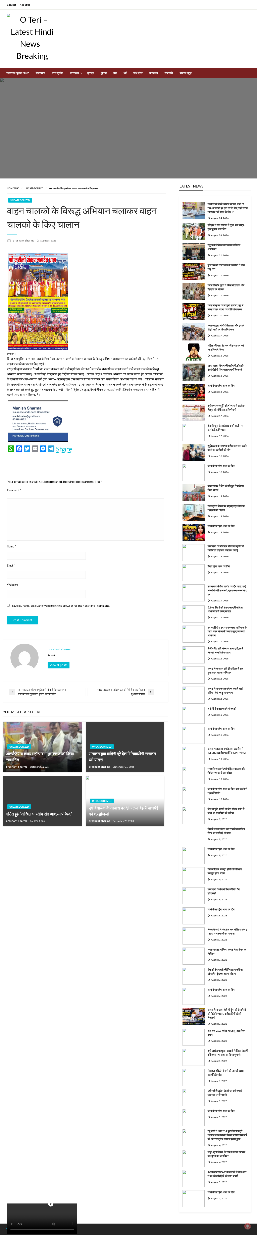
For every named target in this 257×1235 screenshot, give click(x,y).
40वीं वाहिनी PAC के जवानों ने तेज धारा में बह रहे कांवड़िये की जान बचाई (227, 1174)
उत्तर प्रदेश (57, 73)
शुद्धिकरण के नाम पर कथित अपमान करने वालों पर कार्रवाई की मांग (227, 447)
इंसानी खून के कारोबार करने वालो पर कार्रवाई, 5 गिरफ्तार (225, 427)
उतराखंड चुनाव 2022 (17, 73)
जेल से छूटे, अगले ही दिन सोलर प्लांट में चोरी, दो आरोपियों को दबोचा (226, 811)
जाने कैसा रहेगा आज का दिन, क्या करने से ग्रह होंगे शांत (227, 791)
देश (115, 73)
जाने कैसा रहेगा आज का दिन (221, 385)
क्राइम (90, 73)
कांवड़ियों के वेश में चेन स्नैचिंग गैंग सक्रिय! (224, 891)
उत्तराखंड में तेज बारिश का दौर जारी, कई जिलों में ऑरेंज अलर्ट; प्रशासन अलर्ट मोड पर (227, 590)
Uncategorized (34, 188)
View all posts (58, 665)
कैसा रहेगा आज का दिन (219, 566)
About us (25, 4)
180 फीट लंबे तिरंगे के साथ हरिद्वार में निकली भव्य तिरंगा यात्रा (225, 650)
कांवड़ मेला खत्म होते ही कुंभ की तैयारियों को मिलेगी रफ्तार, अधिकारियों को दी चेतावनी (227, 1013)
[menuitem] (17, 73)
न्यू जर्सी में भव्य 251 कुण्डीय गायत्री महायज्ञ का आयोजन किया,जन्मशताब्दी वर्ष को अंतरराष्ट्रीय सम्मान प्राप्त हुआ (227, 1134)
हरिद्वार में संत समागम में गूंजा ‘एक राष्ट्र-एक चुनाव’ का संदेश (226, 227)
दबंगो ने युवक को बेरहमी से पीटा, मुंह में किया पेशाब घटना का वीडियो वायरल (225, 307)
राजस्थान (40, 73)
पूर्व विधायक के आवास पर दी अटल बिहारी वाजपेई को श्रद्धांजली (123, 810)
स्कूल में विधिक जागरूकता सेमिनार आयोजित (224, 247)
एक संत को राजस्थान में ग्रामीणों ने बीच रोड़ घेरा (226, 267)
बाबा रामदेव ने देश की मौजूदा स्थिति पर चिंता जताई (226, 488)
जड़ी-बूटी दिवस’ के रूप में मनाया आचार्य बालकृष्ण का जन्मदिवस (226, 1154)
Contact (11, 4)
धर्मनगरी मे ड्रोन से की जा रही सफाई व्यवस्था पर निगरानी (225, 1092)
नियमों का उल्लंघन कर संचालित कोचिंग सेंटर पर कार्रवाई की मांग (226, 831)
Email (11, 565)
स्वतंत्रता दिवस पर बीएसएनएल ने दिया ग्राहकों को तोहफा (226, 508)
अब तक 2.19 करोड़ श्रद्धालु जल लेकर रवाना (226, 1032)
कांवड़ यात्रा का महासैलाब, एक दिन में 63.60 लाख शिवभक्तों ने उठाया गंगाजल (227, 750)
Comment (14, 490)
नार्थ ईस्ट (138, 73)
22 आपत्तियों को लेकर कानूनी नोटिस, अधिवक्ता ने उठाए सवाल (225, 609)
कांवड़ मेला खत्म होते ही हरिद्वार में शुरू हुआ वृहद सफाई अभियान (225, 670)
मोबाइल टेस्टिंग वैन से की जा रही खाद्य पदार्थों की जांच (226, 1072)
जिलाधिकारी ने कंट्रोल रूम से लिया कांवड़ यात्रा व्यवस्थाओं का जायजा (227, 931)
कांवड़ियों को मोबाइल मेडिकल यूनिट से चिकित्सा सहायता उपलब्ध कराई (226, 548)
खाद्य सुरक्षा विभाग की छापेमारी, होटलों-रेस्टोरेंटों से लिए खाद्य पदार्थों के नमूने (226, 367)
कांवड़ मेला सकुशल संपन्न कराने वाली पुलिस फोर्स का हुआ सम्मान (225, 690)
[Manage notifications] (247, 1226)
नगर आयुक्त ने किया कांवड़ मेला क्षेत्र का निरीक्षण (227, 951)
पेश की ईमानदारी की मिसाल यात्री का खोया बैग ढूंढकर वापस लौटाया (225, 971)
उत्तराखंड (74, 73)
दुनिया (104, 73)
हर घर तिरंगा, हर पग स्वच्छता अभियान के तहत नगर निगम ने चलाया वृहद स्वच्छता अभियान (227, 631)
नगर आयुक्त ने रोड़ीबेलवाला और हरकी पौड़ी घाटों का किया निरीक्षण (226, 327)
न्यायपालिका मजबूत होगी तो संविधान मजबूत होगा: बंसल (225, 871)
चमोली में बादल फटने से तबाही (222, 708)
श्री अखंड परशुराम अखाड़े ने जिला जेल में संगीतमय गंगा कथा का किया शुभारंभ (228, 1052)
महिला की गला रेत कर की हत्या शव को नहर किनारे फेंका (226, 347)
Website (12, 584)
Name (11, 546)
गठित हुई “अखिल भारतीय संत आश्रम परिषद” (39, 813)
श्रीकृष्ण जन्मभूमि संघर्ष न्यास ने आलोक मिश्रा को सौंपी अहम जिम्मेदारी (226, 407)
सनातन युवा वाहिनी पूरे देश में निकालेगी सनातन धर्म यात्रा (122, 756)
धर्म (124, 73)
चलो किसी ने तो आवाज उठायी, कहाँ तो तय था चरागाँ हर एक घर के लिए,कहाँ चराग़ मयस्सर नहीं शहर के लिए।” (228, 208)
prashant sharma (24, 240)
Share (64, 449)
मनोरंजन (153, 73)
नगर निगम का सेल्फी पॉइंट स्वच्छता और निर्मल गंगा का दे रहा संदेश (226, 770)
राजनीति (169, 73)
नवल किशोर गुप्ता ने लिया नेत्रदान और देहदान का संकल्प (226, 287)
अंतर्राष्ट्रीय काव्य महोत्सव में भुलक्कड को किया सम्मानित (40, 756)
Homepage (13, 188)
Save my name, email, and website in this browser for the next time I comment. (61, 605)
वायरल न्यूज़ (186, 73)
